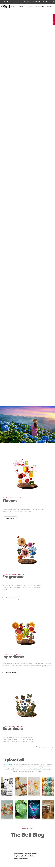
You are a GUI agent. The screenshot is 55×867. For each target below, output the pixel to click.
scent (43, 769)
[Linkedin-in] (53, 2)
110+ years (9, 765)
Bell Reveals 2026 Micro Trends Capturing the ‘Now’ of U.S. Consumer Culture (25, 856)
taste (36, 769)
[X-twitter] (51, 2)
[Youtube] (46, 2)
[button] (43, 2)
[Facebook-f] (49, 2)
